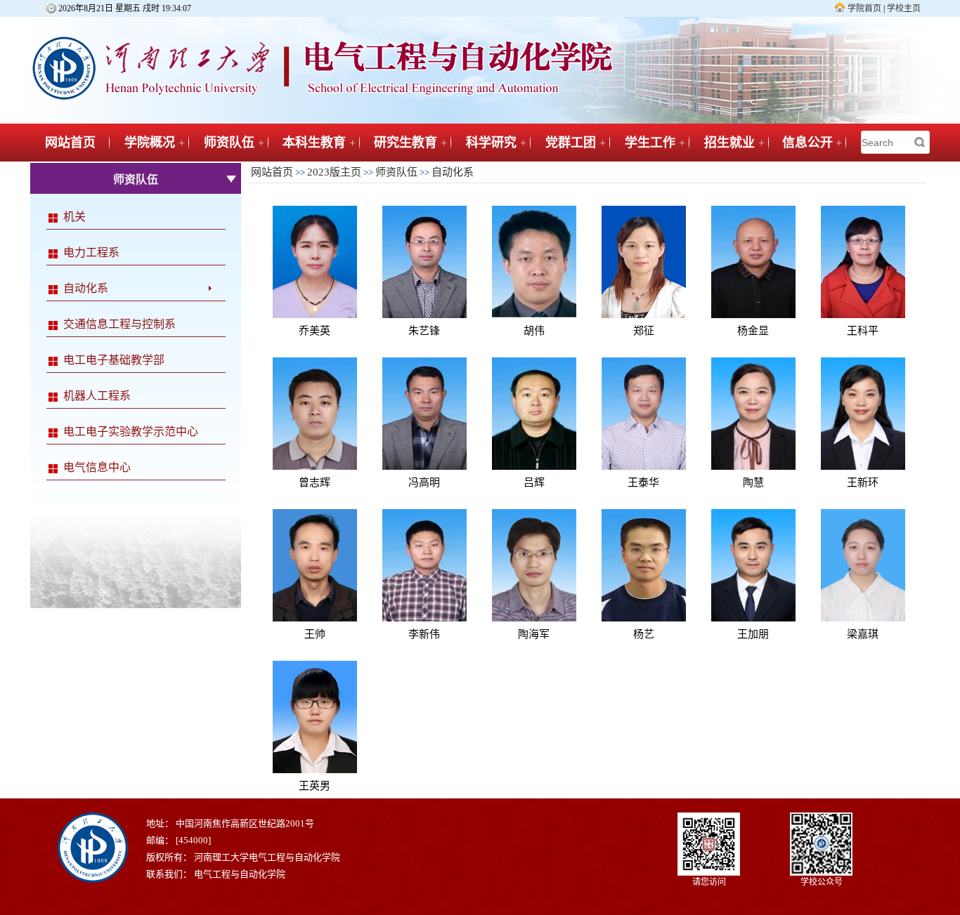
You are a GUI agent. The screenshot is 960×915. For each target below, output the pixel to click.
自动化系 (85, 288)
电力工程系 (91, 252)
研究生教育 (405, 143)
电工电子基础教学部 (113, 360)
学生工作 (650, 143)
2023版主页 (334, 172)
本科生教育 (314, 143)
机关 (74, 217)
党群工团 (570, 143)
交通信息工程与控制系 (119, 324)
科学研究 (491, 143)
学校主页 (904, 8)
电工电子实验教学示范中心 (130, 431)
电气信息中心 (97, 467)
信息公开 (807, 143)
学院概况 (149, 143)
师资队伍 (229, 143)
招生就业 (729, 143)
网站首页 (70, 143)
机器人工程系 (97, 396)
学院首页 (864, 8)
